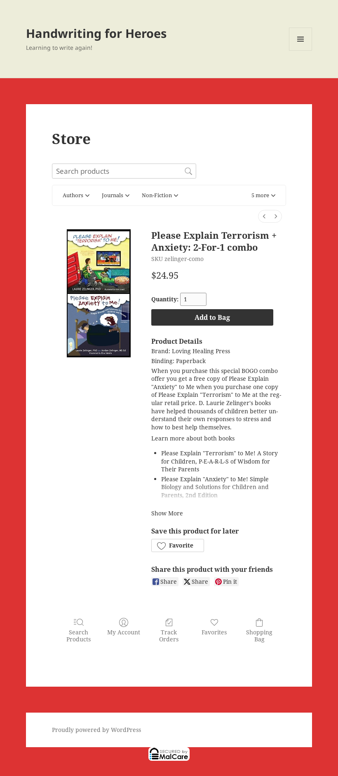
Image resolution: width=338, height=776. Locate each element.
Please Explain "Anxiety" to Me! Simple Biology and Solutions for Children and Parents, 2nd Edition (215, 487)
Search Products (78, 635)
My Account (123, 632)
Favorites (214, 632)
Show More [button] (167, 513)
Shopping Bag (259, 635)
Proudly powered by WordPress (96, 730)
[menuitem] (264, 216)
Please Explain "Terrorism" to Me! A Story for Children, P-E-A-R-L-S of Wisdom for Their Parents (219, 461)
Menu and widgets (300, 50)
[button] (263, 195)
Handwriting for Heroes (96, 33)
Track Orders (168, 635)
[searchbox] (124, 171)
